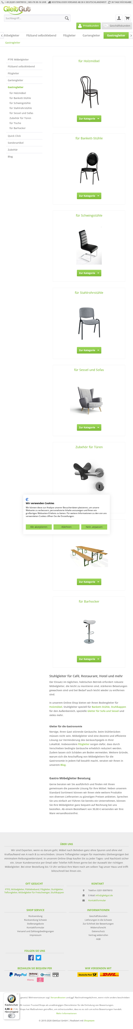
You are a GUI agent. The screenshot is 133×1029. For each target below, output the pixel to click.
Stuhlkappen (118, 706)
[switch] (11, 1016)
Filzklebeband (32, 889)
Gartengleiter (15, 80)
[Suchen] (66, 18)
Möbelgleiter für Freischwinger (34, 892)
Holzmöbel (55, 706)
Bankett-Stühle (101, 706)
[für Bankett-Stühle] (89, 168)
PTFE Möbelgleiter (18, 59)
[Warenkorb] (127, 18)
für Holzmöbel (18, 93)
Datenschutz (98, 931)
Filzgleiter (13, 73)
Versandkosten (58, 997)
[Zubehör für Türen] (89, 477)
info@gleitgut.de (104, 895)
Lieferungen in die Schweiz (98, 919)
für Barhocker (18, 128)
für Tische (15, 123)
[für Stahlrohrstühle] (89, 323)
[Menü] (17, 995)
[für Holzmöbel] (89, 91)
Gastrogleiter (15, 87)
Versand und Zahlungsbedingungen (35, 931)
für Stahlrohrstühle (21, 108)
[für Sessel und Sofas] (89, 400)
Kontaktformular (97, 900)
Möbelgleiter (17, 889)
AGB (98, 939)
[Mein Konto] (119, 18)
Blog (10, 156)
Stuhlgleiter (57, 889)
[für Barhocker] (89, 632)
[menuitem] (37, 18)
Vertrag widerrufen (98, 935)
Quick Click (14, 135)
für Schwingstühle (20, 103)
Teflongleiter (10, 892)
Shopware (89, 1020)
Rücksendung (35, 916)
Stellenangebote (35, 923)
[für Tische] (89, 554)
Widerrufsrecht (98, 927)
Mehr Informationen (66, 1013)
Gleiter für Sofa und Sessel (103, 711)
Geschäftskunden (98, 916)
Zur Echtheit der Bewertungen (98, 923)
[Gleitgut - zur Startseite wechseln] (16, 10)
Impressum (35, 935)
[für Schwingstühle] (89, 246)
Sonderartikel (16, 142)
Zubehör (13, 149)
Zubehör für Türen (20, 118)
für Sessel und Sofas (21, 113)
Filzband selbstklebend (21, 66)
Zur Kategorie (87, 118)
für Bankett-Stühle (20, 98)
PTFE (7, 889)
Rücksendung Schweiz (35, 919)
